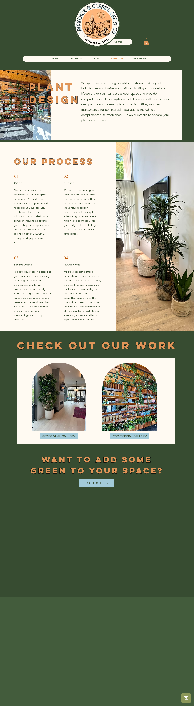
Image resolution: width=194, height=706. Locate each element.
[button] (146, 41)
